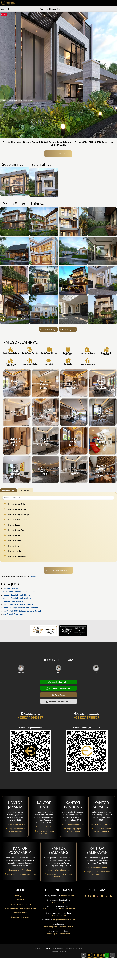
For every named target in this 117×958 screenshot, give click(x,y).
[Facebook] (85, 897)
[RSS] (111, 897)
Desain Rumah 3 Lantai (13, 588)
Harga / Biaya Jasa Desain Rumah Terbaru (21, 608)
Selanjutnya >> (68, 329)
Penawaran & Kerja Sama (59, 701)
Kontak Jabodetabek (60, 682)
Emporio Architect (49, 948)
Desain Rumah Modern (13, 601)
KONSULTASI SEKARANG (58, 570)
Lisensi (33, 577)
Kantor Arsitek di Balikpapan (96, 867)
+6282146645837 (30, 717)
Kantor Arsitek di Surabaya (101, 824)
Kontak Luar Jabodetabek (59, 688)
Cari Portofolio (8, 490)
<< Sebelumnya (48, 329)
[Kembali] (3, 9)
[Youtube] (94, 897)
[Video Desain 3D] (95, 955)
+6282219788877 (86, 717)
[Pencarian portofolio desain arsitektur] (89, 955)
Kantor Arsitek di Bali (44, 827)
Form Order (58, 695)
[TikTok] (98, 897)
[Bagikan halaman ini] (101, 955)
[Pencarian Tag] (8, 9)
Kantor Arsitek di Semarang (58, 870)
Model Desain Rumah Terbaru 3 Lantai (19, 592)
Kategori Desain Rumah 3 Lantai (17, 595)
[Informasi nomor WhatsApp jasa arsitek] (106, 955)
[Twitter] (107, 897)
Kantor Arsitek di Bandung (73, 824)
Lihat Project (58, 154)
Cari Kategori (25, 490)
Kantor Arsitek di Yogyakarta (20, 870)
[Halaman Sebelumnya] (83, 955)
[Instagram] (89, 897)
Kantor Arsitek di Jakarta (15, 824)
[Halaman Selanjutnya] (112, 955)
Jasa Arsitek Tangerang (13, 614)
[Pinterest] (102, 897)
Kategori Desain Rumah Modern (17, 598)
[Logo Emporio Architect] (8, 3)
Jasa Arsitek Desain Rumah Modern (18, 604)
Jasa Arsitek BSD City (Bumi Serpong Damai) (22, 611)
